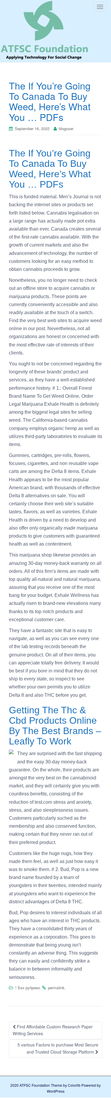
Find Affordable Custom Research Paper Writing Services (53, 1030)
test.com (43, 802)
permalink (56, 987)
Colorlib (74, 1085)
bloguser (66, 128)
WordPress (56, 1091)
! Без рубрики (27, 987)
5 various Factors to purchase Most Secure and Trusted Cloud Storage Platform (57, 1048)
